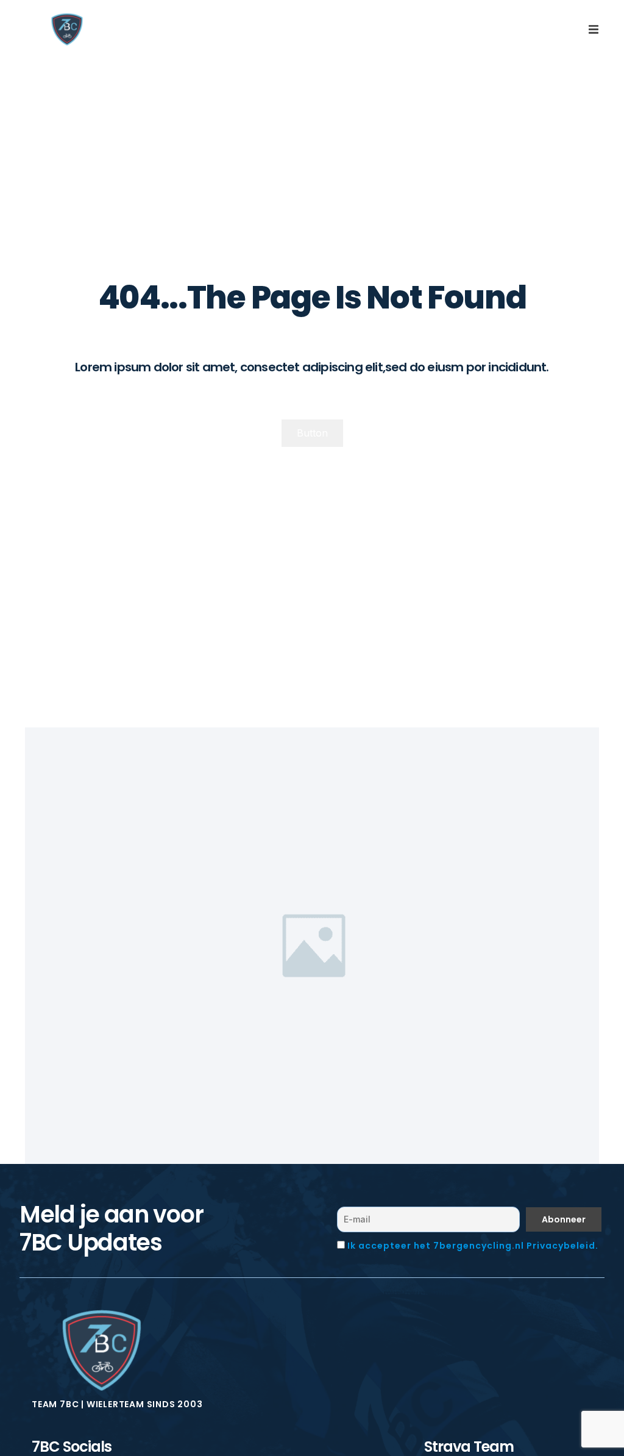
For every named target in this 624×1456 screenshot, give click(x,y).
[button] (593, 29)
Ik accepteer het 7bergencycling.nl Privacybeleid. (472, 1246)
